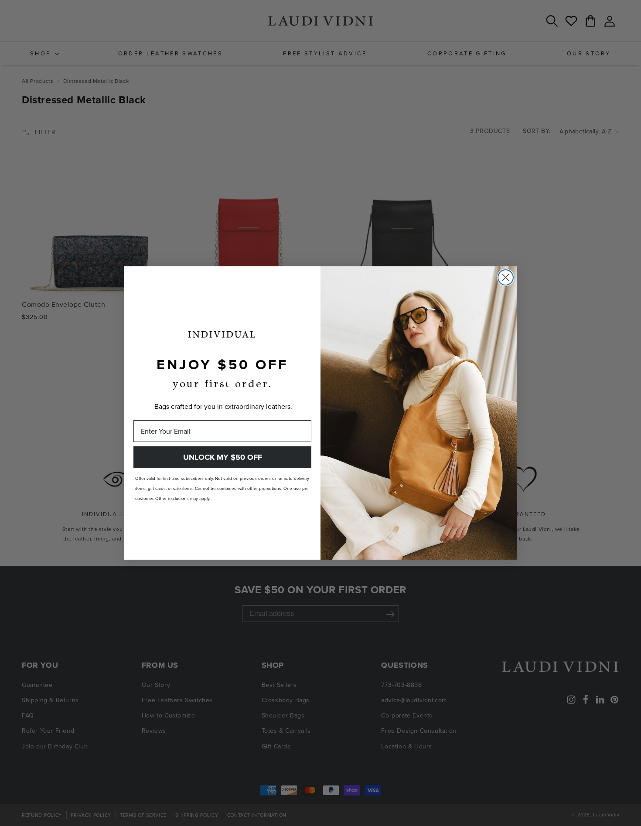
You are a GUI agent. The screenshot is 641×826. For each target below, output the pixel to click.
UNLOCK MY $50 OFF (222, 457)
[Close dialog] (505, 277)
